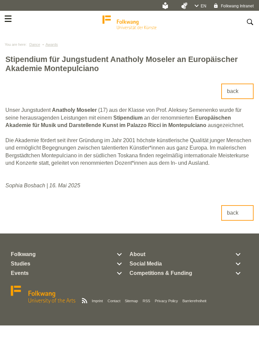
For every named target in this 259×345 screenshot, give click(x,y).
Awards (52, 44)
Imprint (97, 301)
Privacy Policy (166, 301)
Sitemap (131, 301)
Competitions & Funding (161, 273)
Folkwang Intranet (237, 6)
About (137, 254)
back (232, 91)
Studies (20, 263)
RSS (146, 301)
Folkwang (23, 254)
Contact (114, 301)
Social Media (146, 263)
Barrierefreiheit (194, 301)
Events (20, 273)
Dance (34, 44)
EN (203, 6)
